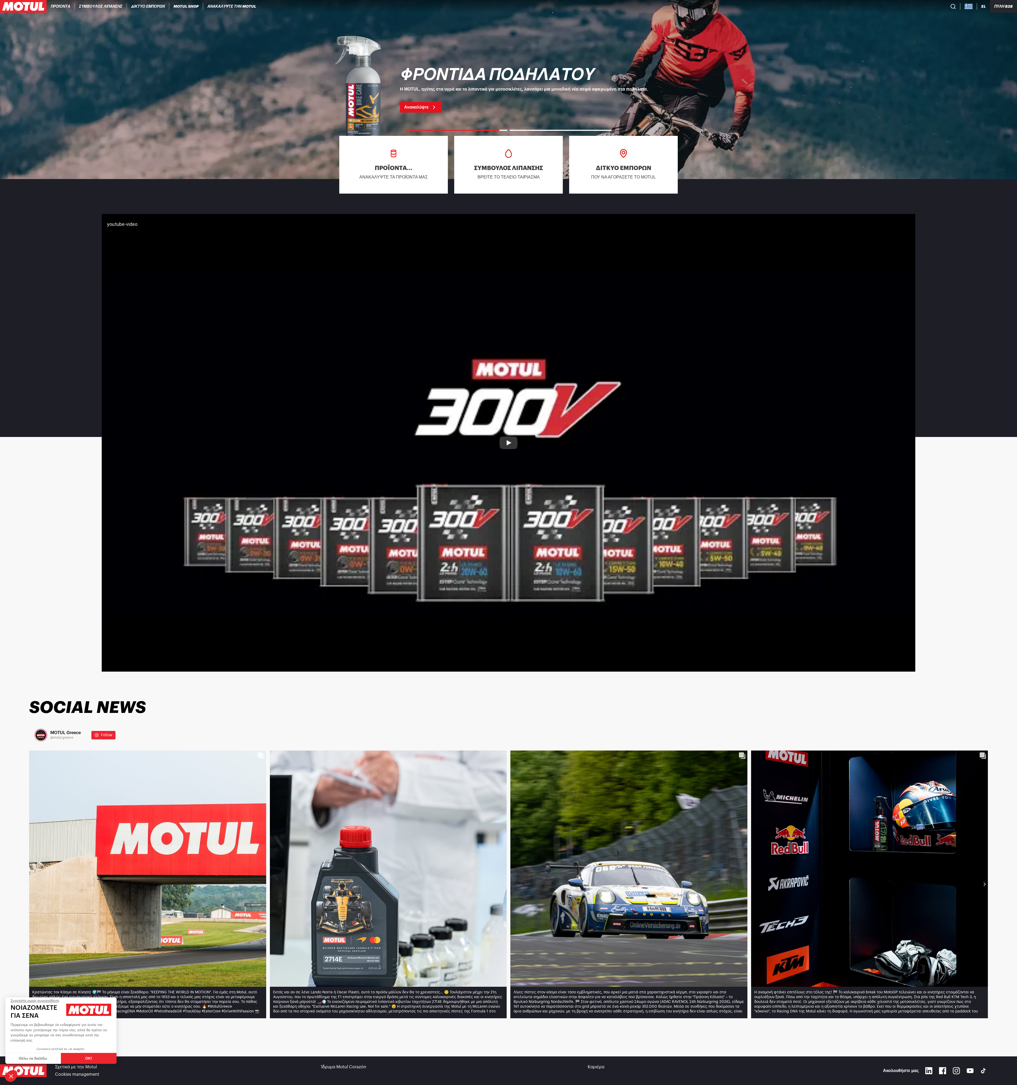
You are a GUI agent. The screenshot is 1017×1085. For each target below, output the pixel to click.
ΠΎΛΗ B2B (1003, 6)
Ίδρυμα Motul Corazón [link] (343, 1067)
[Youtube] (970, 1070)
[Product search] (953, 6)
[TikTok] (983, 1071)
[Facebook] (942, 1070)
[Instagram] (956, 1070)
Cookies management (77, 1074)
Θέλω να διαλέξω (33, 1058)
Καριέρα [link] (596, 1067)
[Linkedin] (929, 1070)
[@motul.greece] (40, 735)
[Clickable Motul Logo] (23, 6)
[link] (186, 6)
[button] (11, 1076)
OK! (88, 1058)
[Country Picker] (968, 6)
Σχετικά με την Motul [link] (76, 1067)
